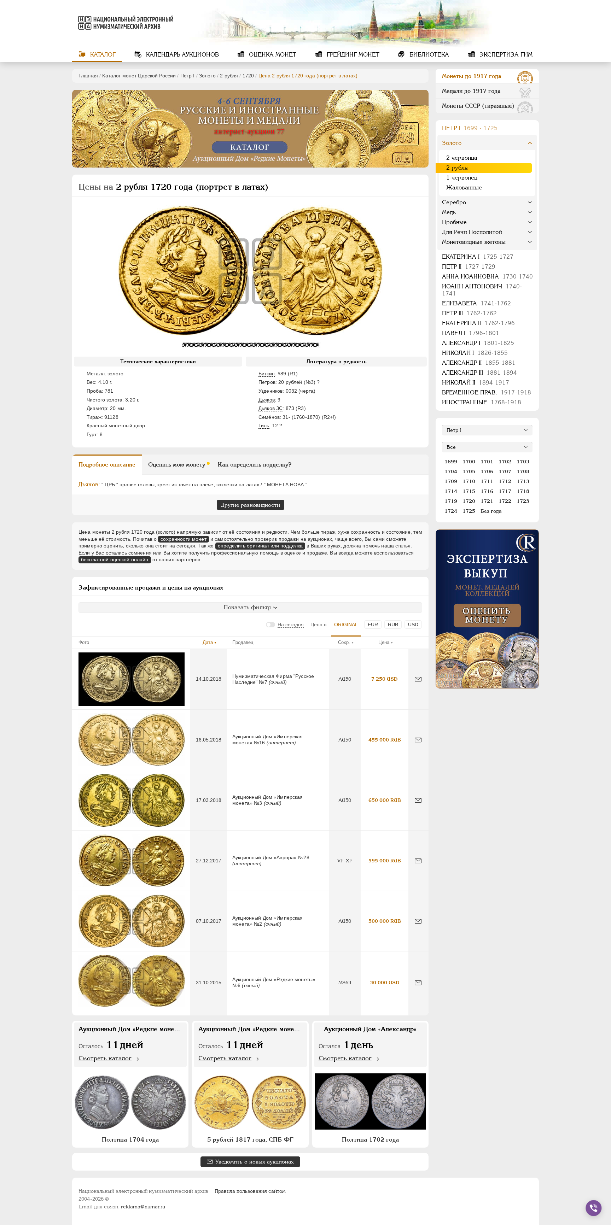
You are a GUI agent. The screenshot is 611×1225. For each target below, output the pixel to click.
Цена (383, 642)
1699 (450, 461)
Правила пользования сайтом (250, 1191)
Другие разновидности (250, 505)
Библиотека (428, 54)
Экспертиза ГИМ (505, 54)
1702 (505, 461)
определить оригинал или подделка (260, 546)
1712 (505, 481)
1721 (487, 501)
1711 (487, 481)
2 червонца (461, 157)
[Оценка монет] (487, 608)
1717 (505, 491)
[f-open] (593, 1208)
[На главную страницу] (124, 22)
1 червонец (461, 177)
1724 (450, 511)
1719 (450, 501)
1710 (468, 481)
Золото (207, 75)
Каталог (102, 54)
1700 (468, 461)
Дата (208, 642)
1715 (468, 491)
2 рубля (229, 75)
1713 (523, 481)
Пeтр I (187, 75)
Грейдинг (352, 54)
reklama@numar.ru (143, 1206)
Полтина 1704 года (130, 1139)
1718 (523, 491)
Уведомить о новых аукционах (254, 1162)
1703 (523, 461)
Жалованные (464, 187)
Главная (88, 75)
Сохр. (344, 642)
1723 (523, 501)
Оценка (271, 54)
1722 (505, 501)
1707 (505, 471)
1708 (523, 471)
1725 (468, 511)
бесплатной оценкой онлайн (115, 559)
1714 (450, 491)
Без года (491, 511)
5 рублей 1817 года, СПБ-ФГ (250, 1139)
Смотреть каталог (105, 1058)
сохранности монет (183, 539)
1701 (487, 461)
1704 (450, 471)
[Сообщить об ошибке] (418, 679)
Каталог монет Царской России (139, 75)
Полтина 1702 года (370, 1139)
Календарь (181, 54)
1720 (248, 75)
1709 (450, 481)
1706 (487, 471)
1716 (487, 491)
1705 (468, 471)
